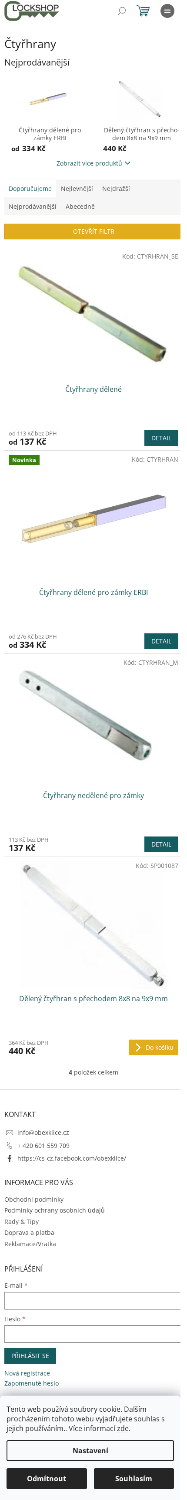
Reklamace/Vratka (30, 1244)
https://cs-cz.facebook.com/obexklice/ (71, 1158)
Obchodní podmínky (33, 1199)
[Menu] (167, 11)
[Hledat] (121, 11)
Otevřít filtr (93, 231)
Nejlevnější (77, 188)
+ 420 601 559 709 (43, 1145)
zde (123, 1428)
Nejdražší (116, 188)
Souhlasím (133, 1478)
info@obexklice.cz (43, 1132)
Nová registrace (27, 1373)
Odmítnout (46, 1478)
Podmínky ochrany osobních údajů (54, 1210)
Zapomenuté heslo (31, 1383)
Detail (161, 438)
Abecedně (80, 206)
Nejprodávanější (33, 206)
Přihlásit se (30, 1355)
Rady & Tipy (21, 1221)
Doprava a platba (29, 1232)
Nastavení (90, 1450)
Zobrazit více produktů (89, 163)
